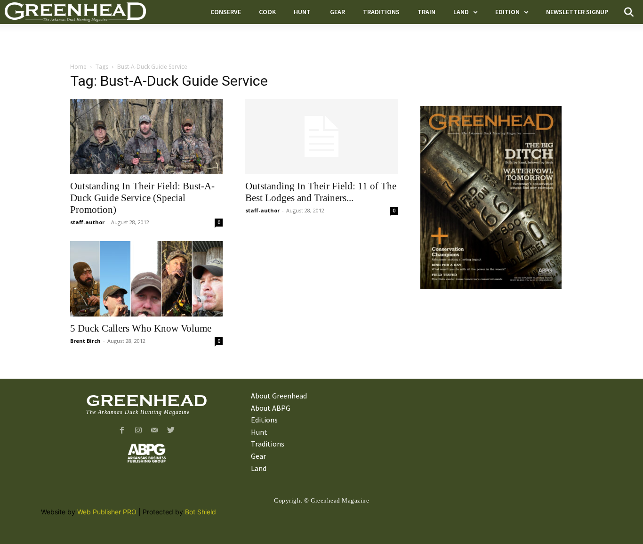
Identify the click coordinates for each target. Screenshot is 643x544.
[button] (629, 12)
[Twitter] (171, 431)
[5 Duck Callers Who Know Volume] (146, 279)
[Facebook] (122, 431)
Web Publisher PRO (107, 512)
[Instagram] (138, 431)
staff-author (87, 222)
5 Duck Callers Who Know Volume (140, 328)
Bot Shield (200, 512)
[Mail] (154, 431)
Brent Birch (85, 340)
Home (78, 67)
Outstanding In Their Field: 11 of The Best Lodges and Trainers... (320, 191)
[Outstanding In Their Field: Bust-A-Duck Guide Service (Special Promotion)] (146, 136)
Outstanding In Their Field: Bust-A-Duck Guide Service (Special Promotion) (142, 197)
